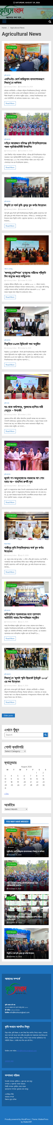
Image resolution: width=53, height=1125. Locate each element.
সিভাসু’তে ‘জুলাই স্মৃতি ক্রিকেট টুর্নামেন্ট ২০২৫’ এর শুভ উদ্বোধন (26, 679)
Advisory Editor (11, 87)
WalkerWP (27, 1122)
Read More (10, 103)
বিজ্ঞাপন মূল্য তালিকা (10, 1099)
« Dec (6, 794)
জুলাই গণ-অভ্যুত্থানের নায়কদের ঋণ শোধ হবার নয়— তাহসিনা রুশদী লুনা (24, 479)
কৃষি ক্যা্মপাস (7, 674)
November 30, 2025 (26, 209)
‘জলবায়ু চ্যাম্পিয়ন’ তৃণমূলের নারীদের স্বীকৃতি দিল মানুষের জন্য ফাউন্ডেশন (25, 274)
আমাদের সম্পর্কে (9, 1097)
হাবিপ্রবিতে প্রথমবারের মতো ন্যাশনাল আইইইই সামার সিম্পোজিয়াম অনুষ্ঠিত (22, 616)
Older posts (8, 715)
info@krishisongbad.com (27, 1051)
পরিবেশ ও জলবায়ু (8, 269)
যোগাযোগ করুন (9, 1061)
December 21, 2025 (26, 151)
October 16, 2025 (25, 348)
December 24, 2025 (26, 87)
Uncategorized (13, 913)
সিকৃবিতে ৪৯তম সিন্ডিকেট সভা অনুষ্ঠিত (22, 344)
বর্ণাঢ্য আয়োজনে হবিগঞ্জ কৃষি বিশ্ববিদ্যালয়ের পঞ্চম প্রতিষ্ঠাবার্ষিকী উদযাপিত (25, 144)
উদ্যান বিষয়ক (7, 544)
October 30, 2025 (25, 280)
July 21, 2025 (23, 622)
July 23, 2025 (24, 555)
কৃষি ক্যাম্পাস (7, 75)
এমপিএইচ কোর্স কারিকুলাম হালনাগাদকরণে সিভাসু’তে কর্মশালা (24, 80)
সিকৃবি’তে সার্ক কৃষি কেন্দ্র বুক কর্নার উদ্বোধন (25, 205)
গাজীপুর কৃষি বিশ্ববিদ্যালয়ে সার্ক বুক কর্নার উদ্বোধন (24, 549)
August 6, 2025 (24, 486)
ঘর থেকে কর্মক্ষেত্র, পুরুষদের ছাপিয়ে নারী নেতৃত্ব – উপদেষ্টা (23, 408)
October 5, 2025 (25, 415)
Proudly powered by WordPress (18, 1119)
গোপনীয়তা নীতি (9, 1094)
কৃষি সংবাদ (6, 403)
